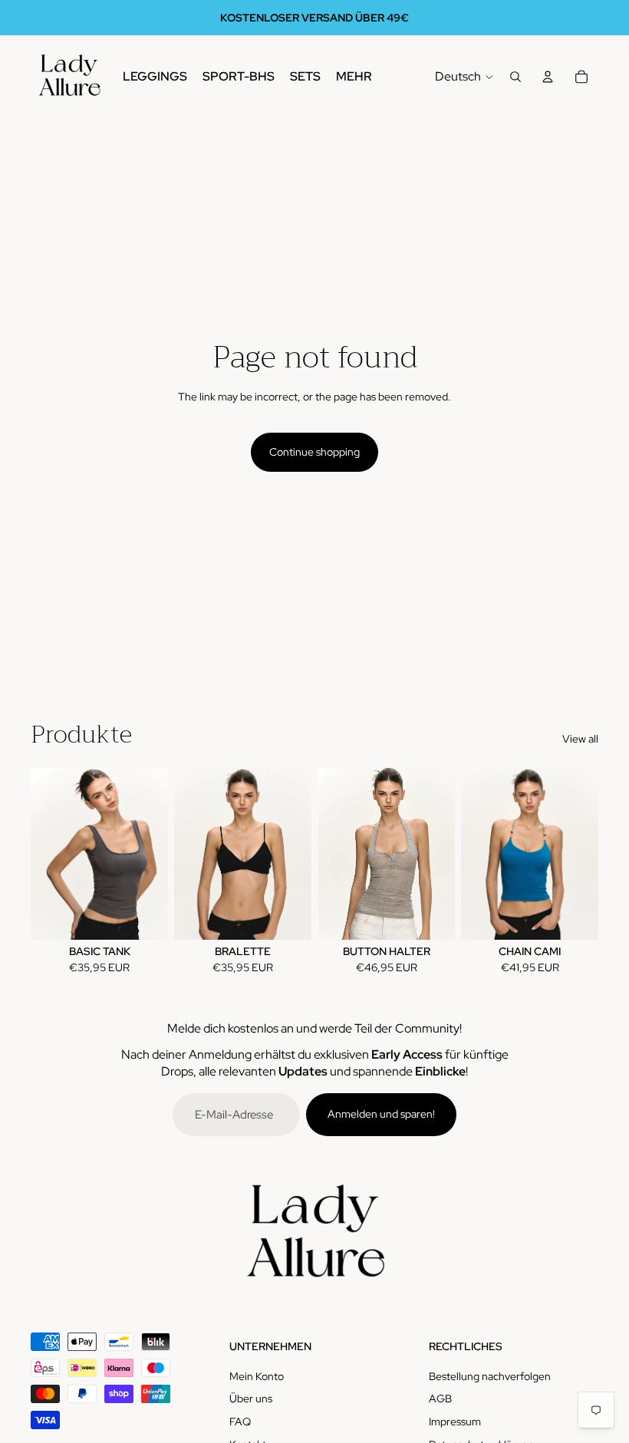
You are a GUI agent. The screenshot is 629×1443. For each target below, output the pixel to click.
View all (580, 739)
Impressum (455, 1421)
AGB (440, 1398)
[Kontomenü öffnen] (548, 77)
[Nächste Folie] (156, 854)
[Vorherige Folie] (42, 854)
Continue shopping (314, 452)
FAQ (240, 1421)
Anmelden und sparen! (381, 1114)
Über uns (250, 1398)
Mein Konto (256, 1376)
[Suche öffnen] (515, 77)
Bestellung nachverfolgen (490, 1376)
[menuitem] (354, 77)
